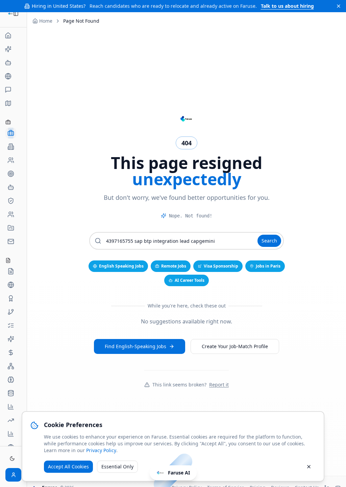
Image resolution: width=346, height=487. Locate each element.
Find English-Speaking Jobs (135, 346)
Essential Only (117, 466)
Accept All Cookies (68, 466)
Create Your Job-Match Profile (235, 346)
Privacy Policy (101, 450)
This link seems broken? (190, 384)
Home (45, 21)
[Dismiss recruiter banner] (338, 6)
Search (269, 240)
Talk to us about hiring (287, 6)
